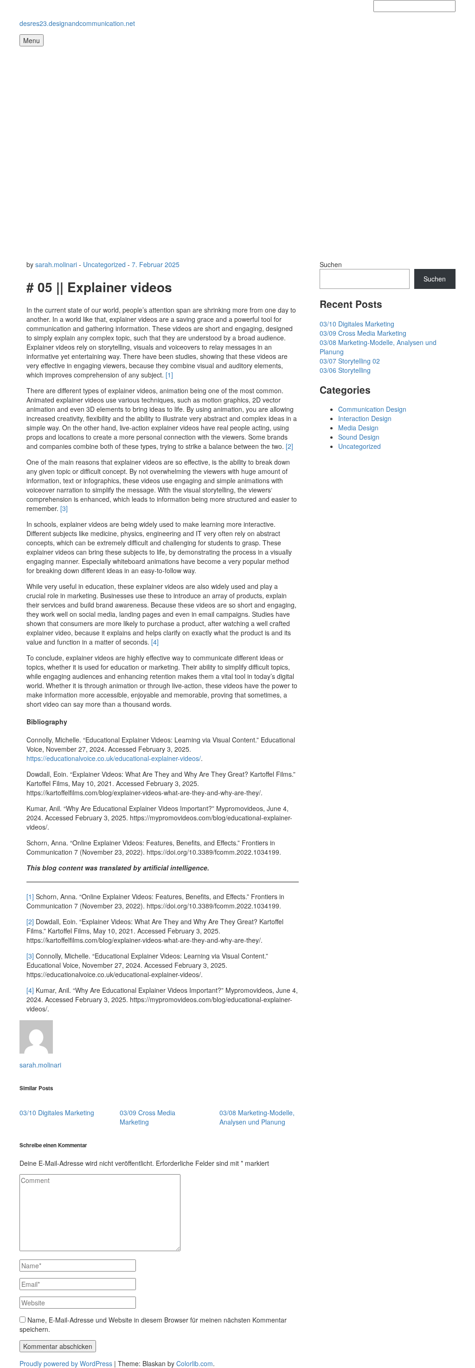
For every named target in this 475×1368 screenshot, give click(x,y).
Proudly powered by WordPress (65, 1363)
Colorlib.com (194, 1363)
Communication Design (372, 409)
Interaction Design (365, 418)
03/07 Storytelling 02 (350, 360)
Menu (31, 40)
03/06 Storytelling (345, 370)
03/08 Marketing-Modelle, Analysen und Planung (257, 1117)
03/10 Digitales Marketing (56, 1112)
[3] (64, 508)
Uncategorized (104, 264)
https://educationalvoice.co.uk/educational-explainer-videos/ (113, 758)
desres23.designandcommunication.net (77, 23)
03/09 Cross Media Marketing (147, 1117)
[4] (155, 641)
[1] (169, 374)
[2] (289, 446)
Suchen (331, 264)
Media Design (358, 427)
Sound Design (358, 436)
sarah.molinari (56, 264)
